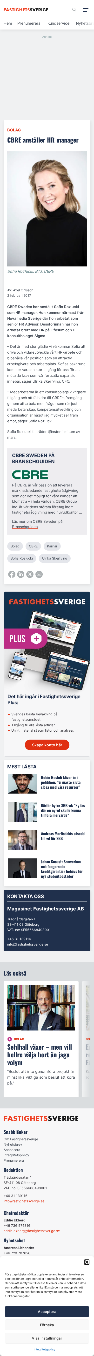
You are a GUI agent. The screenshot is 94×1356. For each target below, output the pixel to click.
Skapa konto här (47, 744)
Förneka (47, 1325)
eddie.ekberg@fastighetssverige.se (32, 1231)
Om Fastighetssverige (21, 1139)
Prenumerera (28, 23)
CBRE (33, 546)
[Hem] (27, 9)
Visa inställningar (47, 1338)
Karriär (52, 546)
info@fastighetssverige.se (27, 944)
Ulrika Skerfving (54, 558)
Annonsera (12, 1150)
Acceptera (47, 1311)
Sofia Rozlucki (22, 558)
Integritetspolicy (44, 1349)
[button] (86, 1262)
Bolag (14, 130)
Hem (8, 23)
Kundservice (58, 23)
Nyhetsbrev (13, 1144)
